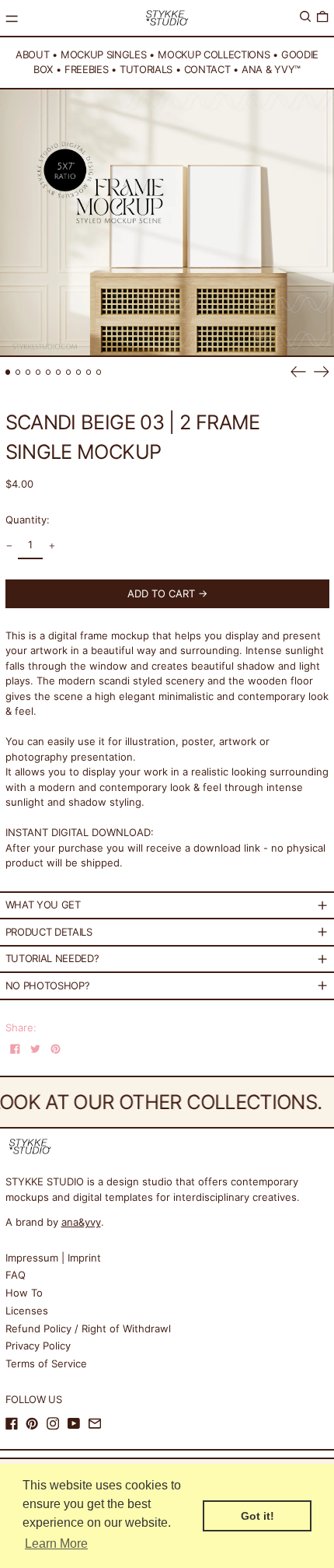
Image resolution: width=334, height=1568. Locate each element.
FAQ (15, 1275)
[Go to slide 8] (79, 372)
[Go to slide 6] (58, 372)
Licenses (26, 1310)
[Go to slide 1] (8, 372)
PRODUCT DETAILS (48, 932)
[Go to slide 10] (99, 372)
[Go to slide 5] (48, 372)
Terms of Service (46, 1363)
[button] (305, 16)
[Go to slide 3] (28, 372)
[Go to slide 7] (68, 372)
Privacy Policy (38, 1345)
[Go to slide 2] (18, 372)
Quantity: (27, 519)
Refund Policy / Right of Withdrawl (88, 1328)
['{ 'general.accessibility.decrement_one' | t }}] (9, 546)
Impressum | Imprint (53, 1257)
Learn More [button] (56, 1543)
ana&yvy (81, 1222)
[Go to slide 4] (38, 372)
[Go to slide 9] (89, 372)
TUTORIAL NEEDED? (52, 958)
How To (24, 1292)
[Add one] (52, 546)
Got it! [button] (257, 1516)
